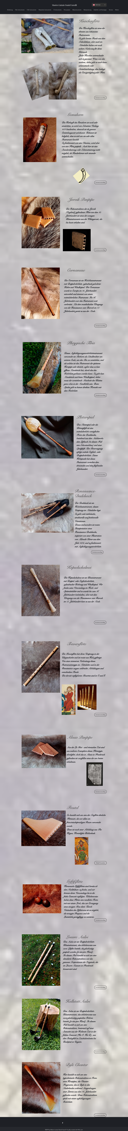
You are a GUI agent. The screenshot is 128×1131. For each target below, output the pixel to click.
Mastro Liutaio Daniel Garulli (64, 5)
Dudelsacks (91, 434)
